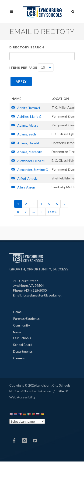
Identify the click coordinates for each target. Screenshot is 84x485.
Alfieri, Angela (27, 178)
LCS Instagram (24, 440)
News (17, 332)
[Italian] (29, 414)
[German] (24, 414)
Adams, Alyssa (27, 125)
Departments (23, 351)
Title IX (62, 391)
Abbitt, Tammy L (29, 108)
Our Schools (22, 338)
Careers (19, 358)
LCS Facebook (14, 440)
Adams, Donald (28, 143)
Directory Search (26, 47)
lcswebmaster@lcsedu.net (42, 295)
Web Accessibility (22, 397)
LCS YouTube (35, 440)
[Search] (73, 11)
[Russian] (38, 414)
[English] (11, 414)
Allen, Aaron (26, 187)
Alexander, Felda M (31, 161)
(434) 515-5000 (35, 290)
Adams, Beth (26, 134)
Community (21, 325)
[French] (20, 414)
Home (17, 312)
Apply (21, 81)
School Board (22, 345)
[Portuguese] (33, 414)
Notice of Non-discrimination (30, 391)
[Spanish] (42, 414)
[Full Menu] (12, 12)
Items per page (23, 67)
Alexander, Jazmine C (32, 170)
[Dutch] (16, 414)
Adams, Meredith (29, 152)
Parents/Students (26, 318)
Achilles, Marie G (29, 116)
